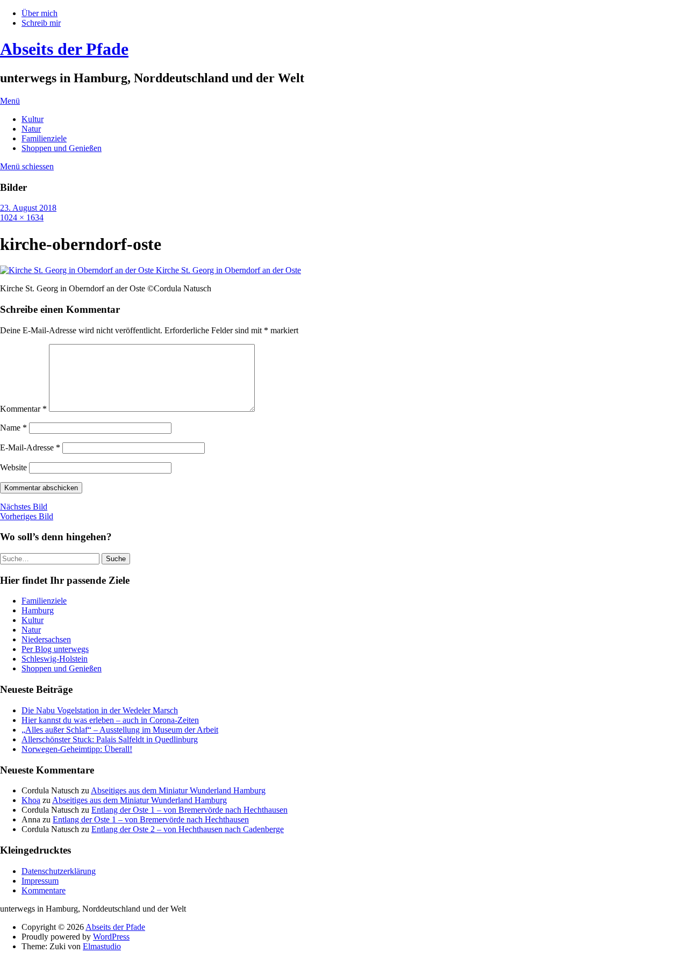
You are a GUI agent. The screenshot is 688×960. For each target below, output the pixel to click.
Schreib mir (41, 22)
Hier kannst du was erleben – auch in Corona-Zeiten (110, 720)
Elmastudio (102, 946)
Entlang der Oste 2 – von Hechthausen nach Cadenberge (187, 829)
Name (13, 427)
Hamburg (38, 610)
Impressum (40, 880)
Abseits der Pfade (64, 49)
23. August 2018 (28, 207)
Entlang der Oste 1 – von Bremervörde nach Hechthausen (189, 809)
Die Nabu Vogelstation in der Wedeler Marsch (100, 710)
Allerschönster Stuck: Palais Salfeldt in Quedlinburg (110, 739)
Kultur (33, 119)
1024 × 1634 (22, 217)
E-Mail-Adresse (30, 447)
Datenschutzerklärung (59, 871)
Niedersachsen (46, 639)
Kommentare (44, 890)
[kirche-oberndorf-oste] (150, 270)
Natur (31, 128)
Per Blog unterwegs (55, 649)
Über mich (40, 13)
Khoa (31, 800)
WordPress (111, 936)
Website (13, 467)
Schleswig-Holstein (55, 658)
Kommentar (23, 408)
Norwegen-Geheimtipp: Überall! (77, 749)
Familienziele (44, 138)
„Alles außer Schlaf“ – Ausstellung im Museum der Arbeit (120, 729)
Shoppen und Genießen (62, 148)
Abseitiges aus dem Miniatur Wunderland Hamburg (178, 790)
